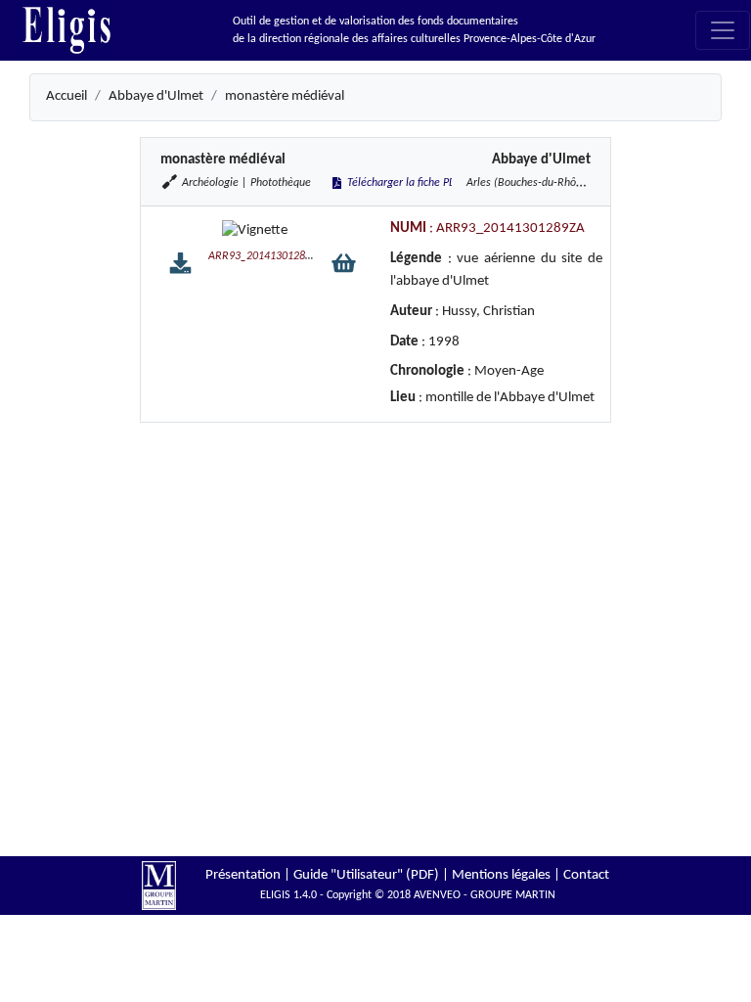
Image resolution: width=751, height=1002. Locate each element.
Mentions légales (501, 875)
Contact (586, 875)
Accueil (66, 96)
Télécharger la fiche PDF (403, 183)
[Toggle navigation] (722, 30)
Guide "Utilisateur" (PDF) (366, 875)
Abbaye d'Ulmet (156, 96)
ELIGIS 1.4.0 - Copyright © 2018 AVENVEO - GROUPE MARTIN (407, 895)
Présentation (243, 875)
